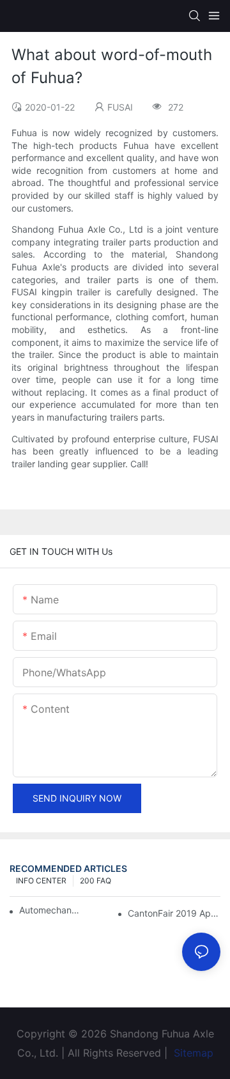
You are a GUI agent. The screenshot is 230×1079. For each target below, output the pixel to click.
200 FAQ (95, 880)
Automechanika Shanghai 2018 (49, 909)
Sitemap (192, 1052)
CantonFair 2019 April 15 (174, 913)
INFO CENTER (41, 880)
